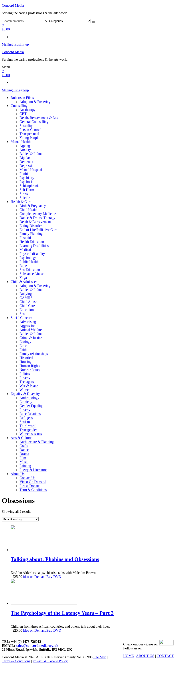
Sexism (25, 422)
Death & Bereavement (35, 222)
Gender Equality (31, 406)
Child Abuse (28, 302)
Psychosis (26, 182)
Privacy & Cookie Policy (50, 661)
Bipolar (25, 158)
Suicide (25, 198)
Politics (25, 374)
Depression (27, 166)
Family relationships (34, 354)
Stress (24, 194)
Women (25, 390)
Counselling (19, 106)
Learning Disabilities (34, 246)
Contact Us (27, 478)
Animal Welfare (31, 330)
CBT (23, 114)
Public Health (29, 262)
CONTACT (165, 656)
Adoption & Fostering (35, 102)
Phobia (24, 174)
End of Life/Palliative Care (38, 230)
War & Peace (29, 386)
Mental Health (21, 142)
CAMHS (26, 298)
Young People (29, 138)
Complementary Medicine (38, 214)
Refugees (26, 418)
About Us (17, 474)
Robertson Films (22, 98)
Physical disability (32, 254)
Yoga (23, 278)
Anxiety (25, 150)
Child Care (27, 306)
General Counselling (34, 122)
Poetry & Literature (33, 470)
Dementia (26, 162)
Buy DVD (53, 577)
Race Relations (30, 414)
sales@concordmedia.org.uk (37, 645)
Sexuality (26, 126)
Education (27, 310)
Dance (24, 450)
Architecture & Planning (37, 442)
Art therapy (28, 110)
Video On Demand (33, 482)
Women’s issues (31, 434)
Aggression (28, 326)
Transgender (28, 430)
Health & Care (21, 202)
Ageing (25, 146)
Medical (25, 250)
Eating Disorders (31, 226)
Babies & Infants (31, 154)
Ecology (25, 342)
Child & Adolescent (24, 282)
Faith (23, 350)
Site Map (99, 657)
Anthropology (29, 398)
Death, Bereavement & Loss (39, 118)
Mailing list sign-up (15, 44)
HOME (128, 656)
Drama (24, 454)
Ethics (24, 346)
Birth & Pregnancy (33, 206)
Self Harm (27, 190)
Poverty (25, 378)
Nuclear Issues (30, 370)
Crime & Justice (31, 338)
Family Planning (31, 234)
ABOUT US (145, 656)
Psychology (28, 258)
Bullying (26, 294)
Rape (23, 266)
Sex (22, 314)
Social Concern (21, 318)
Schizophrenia (30, 186)
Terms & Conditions (16, 661)
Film (23, 458)
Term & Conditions (33, 490)
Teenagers (27, 382)
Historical (26, 358)
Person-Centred (30, 130)
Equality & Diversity (25, 394)
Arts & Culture (21, 438)
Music (24, 462)
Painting (25, 466)
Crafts (24, 446)
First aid (25, 238)
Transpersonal (29, 134)
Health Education (32, 242)
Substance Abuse (32, 274)
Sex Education (30, 270)
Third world (28, 426)
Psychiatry (27, 178)
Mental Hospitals (31, 170)
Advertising (28, 322)
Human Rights (30, 366)
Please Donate (30, 486)
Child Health (29, 210)
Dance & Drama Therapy (37, 218)
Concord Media (13, 5)
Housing (26, 362)
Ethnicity (26, 402)
